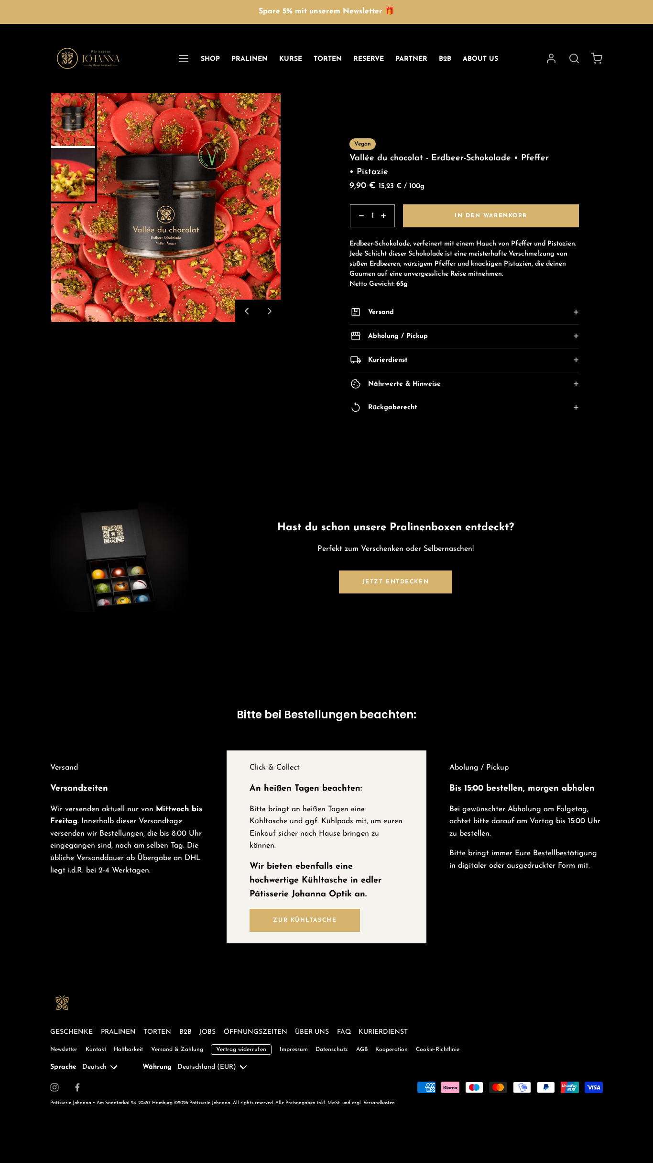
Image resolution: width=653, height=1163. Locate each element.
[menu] (183, 58)
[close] (574, 58)
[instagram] (54, 1087)
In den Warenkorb (491, 216)
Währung (157, 1067)
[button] (246, 311)
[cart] (597, 58)
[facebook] (77, 1087)
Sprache (63, 1067)
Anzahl (360, 232)
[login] (551, 58)
